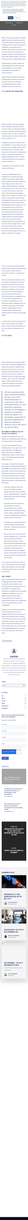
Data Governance (7, 641)
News (3, 703)
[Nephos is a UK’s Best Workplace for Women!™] (14, 851)
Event (3, 701)
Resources (5, 706)
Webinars (5, 708)
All (3, 696)
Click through (9, 628)
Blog (3, 698)
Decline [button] (17, 17)
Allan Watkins (10, 22)
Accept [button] (10, 17)
